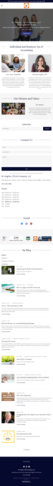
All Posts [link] (4, 255)
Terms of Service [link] (38, 173)
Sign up (47, 128)
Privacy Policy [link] (30, 173)
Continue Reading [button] (21, 274)
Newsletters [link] (4, 258)
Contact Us (26, 33)
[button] (4, 5)
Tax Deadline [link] (5, 264)
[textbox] (22, 129)
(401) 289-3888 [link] (7, 184)
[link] (26, 5)
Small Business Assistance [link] (8, 261)
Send (26, 169)
